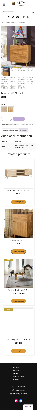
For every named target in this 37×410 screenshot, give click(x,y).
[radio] (4, 109)
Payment (16, 370)
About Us (16, 367)
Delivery (15, 373)
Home (2, 22)
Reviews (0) (23, 130)
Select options (18, 202)
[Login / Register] (28, 17)
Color (3, 104)
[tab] (4, 4)
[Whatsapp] (13, 17)
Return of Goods (18, 376)
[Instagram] (16, 400)
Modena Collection (13, 124)
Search (33, 12)
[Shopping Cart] (23, 17)
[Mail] (17, 17)
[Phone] (9, 17)
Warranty (16, 379)
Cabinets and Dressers (12, 22)
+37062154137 (20, 386)
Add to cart (18, 119)
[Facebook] (20, 400)
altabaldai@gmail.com (20, 394)
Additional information (10, 130)
